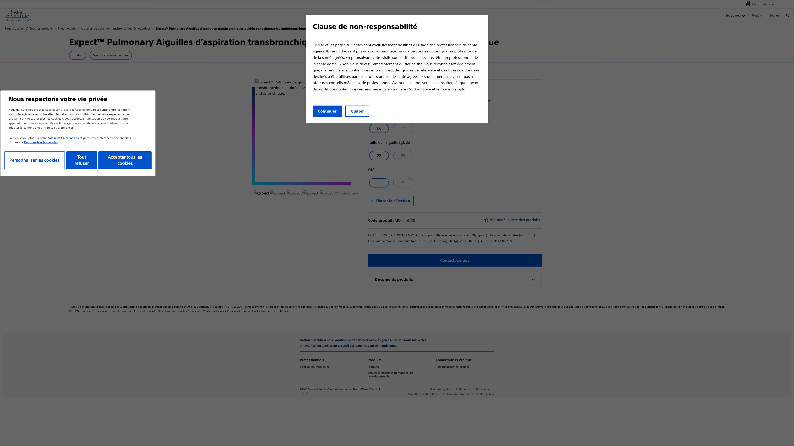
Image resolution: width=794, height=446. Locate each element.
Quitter (357, 111)
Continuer (327, 111)
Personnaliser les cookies (35, 160)
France (781, 4)
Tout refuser (82, 160)
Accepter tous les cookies (125, 160)
